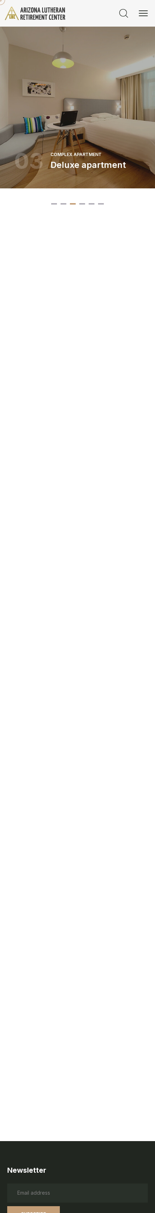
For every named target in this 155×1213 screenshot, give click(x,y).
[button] (54, 203)
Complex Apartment (76, 154)
